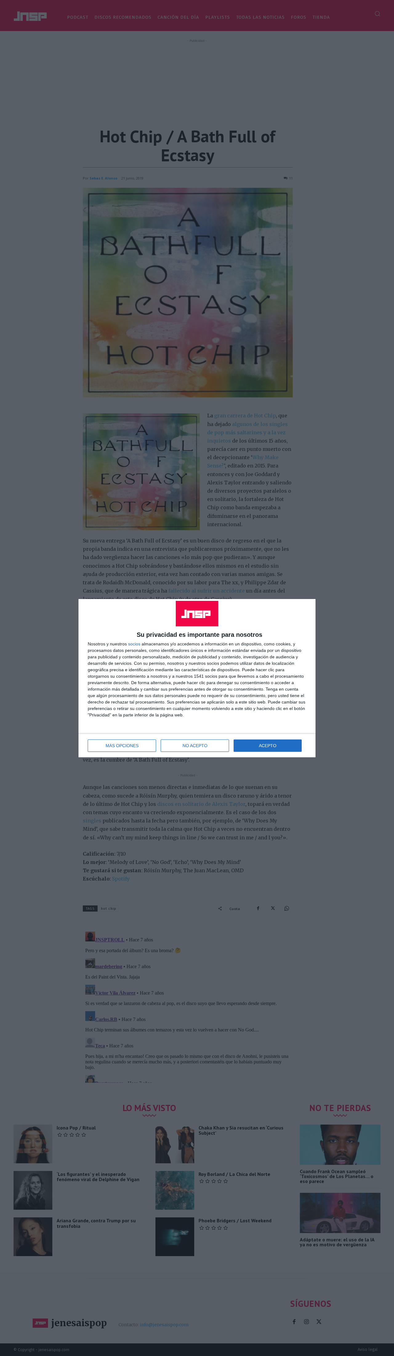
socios (134, 644)
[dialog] (197, 678)
